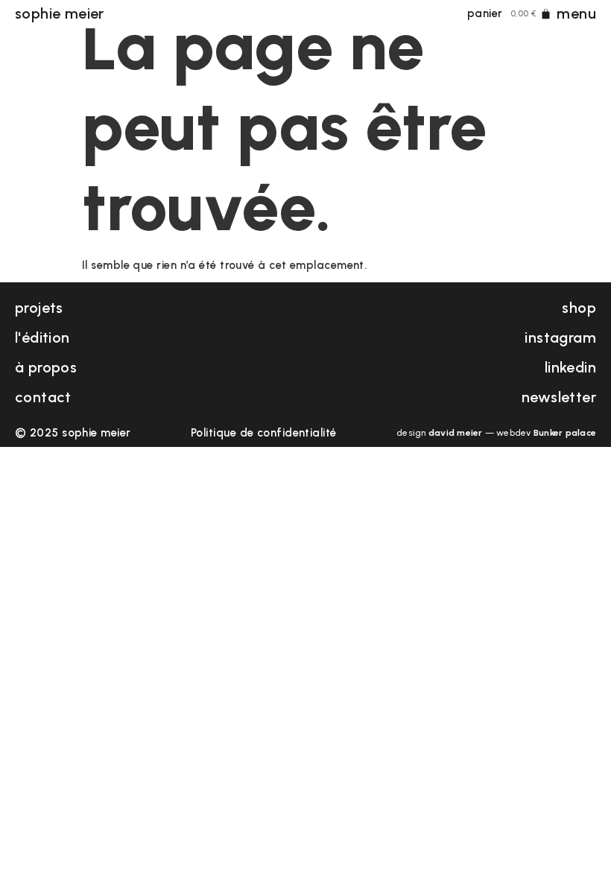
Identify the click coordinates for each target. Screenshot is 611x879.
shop (579, 308)
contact (43, 397)
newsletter (559, 397)
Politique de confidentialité (264, 433)
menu (576, 13)
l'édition (42, 337)
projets (39, 308)
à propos (46, 367)
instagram (560, 337)
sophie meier (59, 13)
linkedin (570, 367)
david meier (455, 433)
